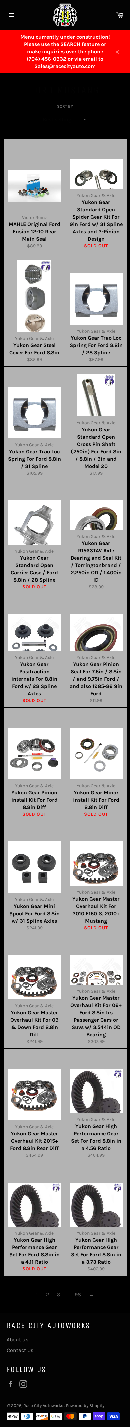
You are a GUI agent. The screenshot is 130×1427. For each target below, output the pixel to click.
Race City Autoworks (43, 1405)
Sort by (65, 106)
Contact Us (20, 1350)
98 (78, 1294)
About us (17, 1339)
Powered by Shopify (85, 1405)
